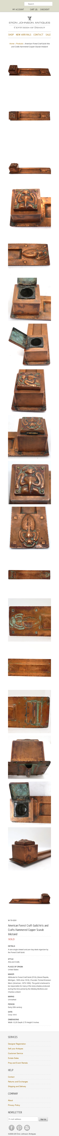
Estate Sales (13, 1058)
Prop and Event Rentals (18, 1062)
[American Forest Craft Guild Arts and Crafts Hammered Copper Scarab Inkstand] (29, 71)
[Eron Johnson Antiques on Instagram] (27, 1130)
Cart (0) (33, 9)
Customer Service (15, 1053)
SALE (48, 34)
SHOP (11, 34)
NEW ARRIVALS (23, 34)
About (10, 1100)
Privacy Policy (14, 1105)
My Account (18, 9)
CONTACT (39, 34)
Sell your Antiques (15, 1048)
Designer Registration (17, 1043)
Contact (11, 1076)
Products (19, 43)
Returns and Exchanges (18, 1081)
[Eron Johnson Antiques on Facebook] (12, 1130)
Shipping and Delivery (17, 1086)
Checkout (45, 9)
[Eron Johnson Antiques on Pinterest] (19, 1130)
